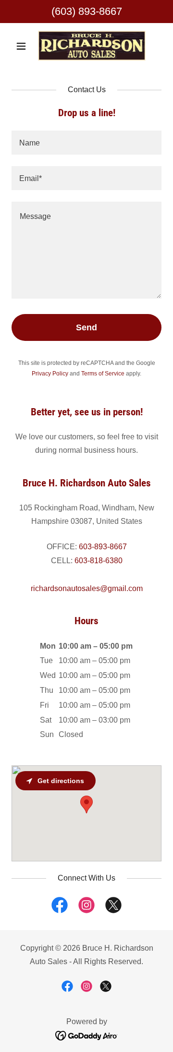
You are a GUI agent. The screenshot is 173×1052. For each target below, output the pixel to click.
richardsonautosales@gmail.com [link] (87, 588)
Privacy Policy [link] (50, 373)
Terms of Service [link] (102, 373)
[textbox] (86, 143)
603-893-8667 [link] (103, 547)
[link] (86, 46)
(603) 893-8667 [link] (86, 11)
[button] (23, 46)
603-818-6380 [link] (98, 560)
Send (86, 327)
